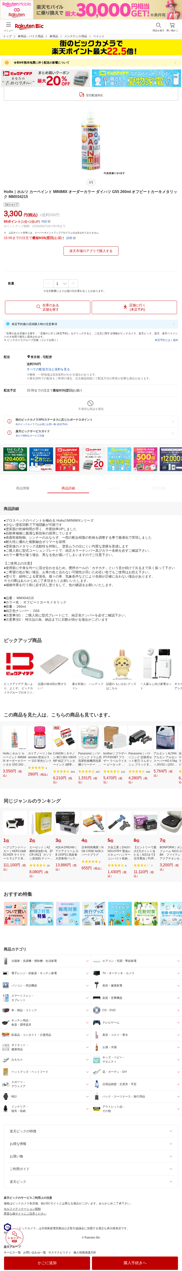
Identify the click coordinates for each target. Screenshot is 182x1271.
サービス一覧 (12, 1252)
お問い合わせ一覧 (34, 1252)
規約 (175, 340)
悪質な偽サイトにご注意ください (25, 1213)
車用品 (54, 36)
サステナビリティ (59, 1252)
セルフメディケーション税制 (22, 1209)
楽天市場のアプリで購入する (91, 251)
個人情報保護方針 (84, 1252)
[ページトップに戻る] (175, 1255)
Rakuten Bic (29, 27)
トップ (7, 36)
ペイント (99, 36)
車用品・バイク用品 (30, 36)
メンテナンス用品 (75, 36)
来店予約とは (162, 340)
